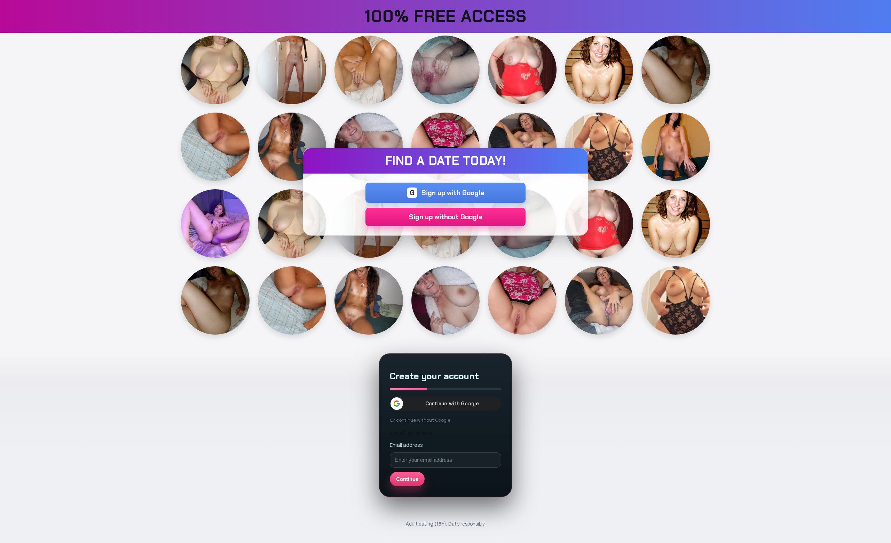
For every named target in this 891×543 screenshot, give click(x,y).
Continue (407, 479)
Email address (406, 444)
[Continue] (215, 70)
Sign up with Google (447, 193)
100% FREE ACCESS (445, 16)
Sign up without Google (445, 217)
